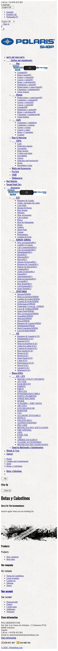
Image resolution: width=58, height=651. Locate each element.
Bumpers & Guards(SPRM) (29, 323)
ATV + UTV (18, 376)
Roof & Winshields (25, 222)
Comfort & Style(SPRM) (28, 301)
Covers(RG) (22, 281)
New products (12, 557)
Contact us (11, 581)
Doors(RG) (22, 274)
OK (4, 479)
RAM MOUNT (24, 384)
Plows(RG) (22, 259)
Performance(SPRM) (26, 304)
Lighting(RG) (23, 269)
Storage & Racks (24, 208)
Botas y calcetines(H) (26, 82)
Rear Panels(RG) (24, 284)
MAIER (20, 401)
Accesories (22, 148)
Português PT (12, 17)
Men (16, 63)
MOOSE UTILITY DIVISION (30, 379)
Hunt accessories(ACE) (27, 343)
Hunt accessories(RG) (26, 279)
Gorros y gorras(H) (25, 77)
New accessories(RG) (26, 242)
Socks (19, 163)
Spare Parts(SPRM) (25, 311)
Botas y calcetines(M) (26, 112)
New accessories (24, 215)
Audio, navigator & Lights (28, 203)
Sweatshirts (22, 156)
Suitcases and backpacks (27, 160)
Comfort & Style (24, 237)
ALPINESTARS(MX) (27, 423)
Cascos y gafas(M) (25, 105)
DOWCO (21, 418)
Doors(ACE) (22, 353)
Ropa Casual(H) (24, 75)
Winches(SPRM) (24, 318)
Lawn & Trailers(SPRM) (27, 309)
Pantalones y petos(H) (26, 84)
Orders (9, 604)
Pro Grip (15, 171)
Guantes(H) (22, 72)
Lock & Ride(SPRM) (26, 330)
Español (9, 12)
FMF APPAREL (24, 430)
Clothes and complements (19, 60)
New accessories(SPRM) (28, 314)
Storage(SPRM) (24, 294)
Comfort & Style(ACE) (27, 348)
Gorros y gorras (24, 127)
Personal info (12, 602)
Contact (9, 453)
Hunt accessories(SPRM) (28, 297)
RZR (16, 197)
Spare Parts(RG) (24, 288)
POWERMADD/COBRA (28, 393)
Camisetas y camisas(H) (27, 100)
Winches (21, 213)
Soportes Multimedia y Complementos (27, 447)
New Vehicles (11, 181)
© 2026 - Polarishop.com (12, 647)
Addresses (10, 609)
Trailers (20, 227)
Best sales (10, 559)
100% (16, 140)
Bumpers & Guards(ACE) (28, 336)
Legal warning (12, 578)
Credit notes (11, 607)
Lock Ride (21, 205)
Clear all (6, 491)
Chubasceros (17, 178)
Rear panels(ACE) (25, 351)
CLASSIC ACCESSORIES (29, 442)
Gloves (20, 158)
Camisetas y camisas (26, 125)
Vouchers (10, 611)
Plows (20, 220)
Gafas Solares (23, 92)
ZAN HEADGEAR (26, 408)
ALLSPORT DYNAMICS (29, 415)
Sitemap (9, 583)
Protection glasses (24, 146)
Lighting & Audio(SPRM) (28, 299)
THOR (14, 174)
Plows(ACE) (22, 365)
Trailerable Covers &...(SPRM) (30, 306)
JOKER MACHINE (26, 398)
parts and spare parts (15, 57)
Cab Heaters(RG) (24, 286)
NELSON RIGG (24, 420)
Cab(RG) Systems (25, 245)
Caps (19, 143)
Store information (8, 637)
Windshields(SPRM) (26, 326)
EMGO (20, 389)
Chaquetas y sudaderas (27, 122)
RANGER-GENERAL (21, 239)
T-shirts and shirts (24, 153)
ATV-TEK (21, 381)
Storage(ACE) (23, 341)
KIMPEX (21, 386)
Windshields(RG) (24, 252)
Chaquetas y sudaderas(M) (28, 114)
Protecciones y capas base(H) (29, 87)
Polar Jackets (22, 151)
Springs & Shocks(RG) (27, 267)
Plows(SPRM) (23, 321)
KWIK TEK (22, 435)
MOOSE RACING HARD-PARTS (32, 444)
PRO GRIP (22, 425)
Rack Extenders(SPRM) (27, 328)
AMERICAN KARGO (27, 440)
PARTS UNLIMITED (27, 396)
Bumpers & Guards (25, 200)
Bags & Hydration (19, 137)
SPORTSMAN (19, 291)
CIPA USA (22, 391)
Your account (7, 591)
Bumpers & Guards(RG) (27, 264)
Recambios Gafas (24, 165)
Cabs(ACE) (22, 360)
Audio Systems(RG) (26, 271)
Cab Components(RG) (27, 247)
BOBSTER (22, 410)
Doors (20, 225)
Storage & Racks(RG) (26, 262)
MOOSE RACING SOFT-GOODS (32, 427)
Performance (22, 234)
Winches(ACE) (23, 370)
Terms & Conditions (15, 576)
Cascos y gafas (23, 130)
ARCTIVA (22, 406)
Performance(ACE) (25, 363)
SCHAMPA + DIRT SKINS (29, 403)
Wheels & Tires (12, 450)
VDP (19, 437)
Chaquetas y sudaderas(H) (28, 89)
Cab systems (22, 217)
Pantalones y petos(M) (26, 110)
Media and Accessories (21, 168)
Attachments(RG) (24, 276)
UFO (19, 413)
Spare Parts (22, 229)
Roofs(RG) (22, 255)
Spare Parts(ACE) (25, 358)
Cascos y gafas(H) (25, 80)
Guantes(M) (22, 107)
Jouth (16, 119)
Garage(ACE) (23, 368)
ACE (15, 333)
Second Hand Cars (13, 184)
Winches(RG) (23, 257)
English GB (11, 14)
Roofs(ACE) (22, 356)
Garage (20, 232)
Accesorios (13, 187)
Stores (9, 585)
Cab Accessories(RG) (26, 250)
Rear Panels (22, 210)
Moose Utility (17, 373)
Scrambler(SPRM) (25, 316)
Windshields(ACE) (25, 339)
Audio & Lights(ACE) (27, 346)
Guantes (20, 135)
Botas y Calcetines (25, 132)
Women (17, 94)
